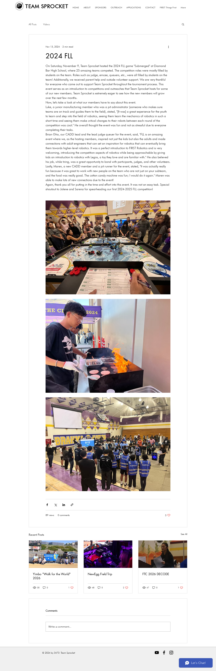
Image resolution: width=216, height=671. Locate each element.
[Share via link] (72, 504)
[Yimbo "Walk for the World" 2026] (53, 554)
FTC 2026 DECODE (155, 574)
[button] (183, 24)
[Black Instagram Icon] (171, 652)
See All (184, 534)
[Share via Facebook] (47, 504)
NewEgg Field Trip (100, 574)
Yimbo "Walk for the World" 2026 (52, 576)
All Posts (32, 24)
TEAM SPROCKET (46, 6)
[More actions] (168, 47)
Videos (46, 24)
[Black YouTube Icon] (156, 652)
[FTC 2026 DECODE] (162, 554)
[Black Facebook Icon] (164, 652)
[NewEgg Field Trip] (108, 554)
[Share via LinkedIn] (63, 504)
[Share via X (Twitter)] (55, 504)
